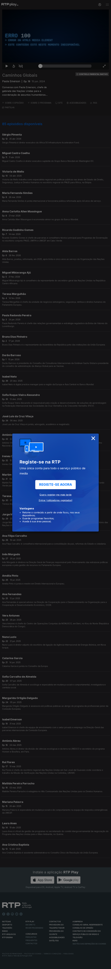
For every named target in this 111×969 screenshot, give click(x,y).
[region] (55, 484)
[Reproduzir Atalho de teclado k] (4, 965)
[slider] (66, 965)
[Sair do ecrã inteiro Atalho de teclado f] (106, 965)
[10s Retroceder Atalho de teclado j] (11, 965)
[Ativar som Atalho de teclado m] (18, 965)
